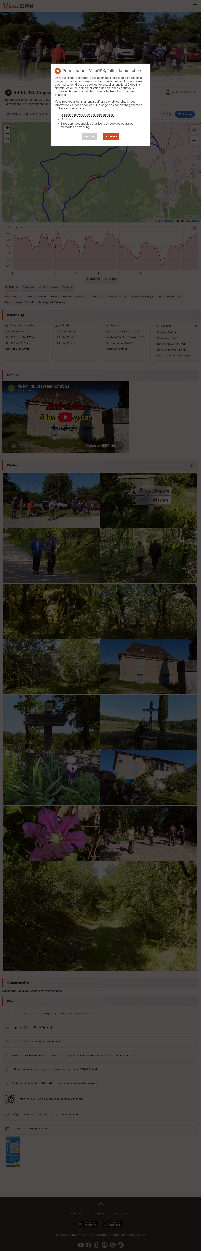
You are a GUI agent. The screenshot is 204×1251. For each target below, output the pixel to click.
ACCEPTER (111, 136)
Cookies (66, 119)
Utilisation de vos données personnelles (87, 114)
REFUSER (89, 136)
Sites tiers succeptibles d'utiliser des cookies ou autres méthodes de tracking (97, 125)
